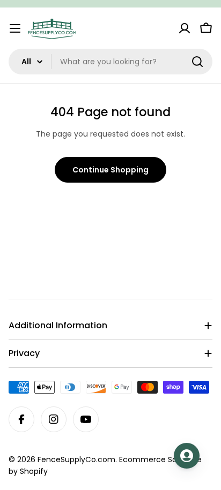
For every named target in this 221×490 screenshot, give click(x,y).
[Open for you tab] (187, 456)
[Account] (184, 28)
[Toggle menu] (15, 28)
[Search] (197, 61)
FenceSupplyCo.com (76, 459)
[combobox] (110, 61)
